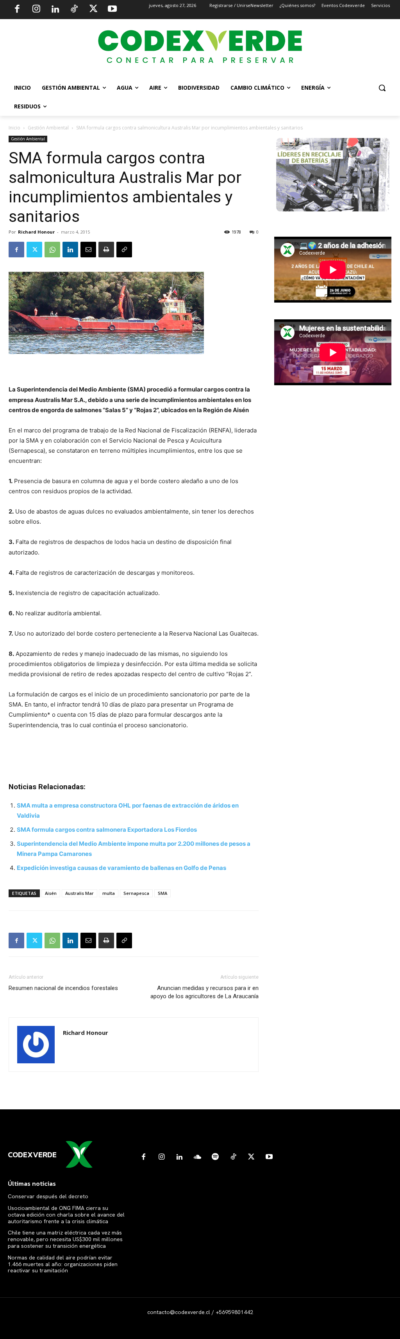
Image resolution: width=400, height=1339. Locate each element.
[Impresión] (106, 249)
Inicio (14, 127)
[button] (382, 87)
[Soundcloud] (197, 1157)
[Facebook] (17, 9)
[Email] (88, 249)
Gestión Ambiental (48, 127)
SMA (162, 893)
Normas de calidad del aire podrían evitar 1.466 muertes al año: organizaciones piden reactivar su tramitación (63, 1264)
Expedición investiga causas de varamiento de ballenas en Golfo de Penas (121, 867)
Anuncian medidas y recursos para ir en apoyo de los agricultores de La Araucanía (204, 992)
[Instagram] (36, 9)
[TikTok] (74, 9)
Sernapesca (136, 893)
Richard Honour (36, 232)
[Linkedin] (55, 9)
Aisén (51, 893)
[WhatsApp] (52, 249)
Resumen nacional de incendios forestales (63, 988)
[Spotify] (215, 1157)
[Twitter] (93, 9)
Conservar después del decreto (48, 1196)
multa (108, 893)
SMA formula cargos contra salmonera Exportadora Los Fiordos (107, 829)
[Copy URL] (124, 249)
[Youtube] (112, 9)
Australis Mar (79, 893)
